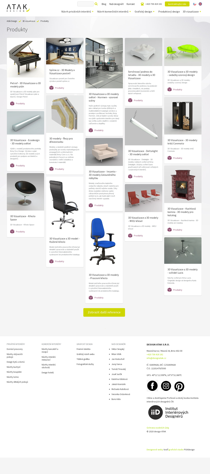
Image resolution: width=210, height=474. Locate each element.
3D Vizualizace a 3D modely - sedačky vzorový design (183, 73)
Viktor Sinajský (118, 349)
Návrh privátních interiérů (76, 11)
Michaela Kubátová (120, 389)
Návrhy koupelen (14, 372)
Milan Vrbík (116, 354)
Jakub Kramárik (119, 384)
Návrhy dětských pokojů (17, 382)
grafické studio (176, 449)
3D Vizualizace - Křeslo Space (22, 217)
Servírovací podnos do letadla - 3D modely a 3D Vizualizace (141, 75)
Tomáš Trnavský (119, 369)
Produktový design (169, 11)
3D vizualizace (191, 11)
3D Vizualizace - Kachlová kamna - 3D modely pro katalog (182, 212)
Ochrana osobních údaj (158, 427)
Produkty (20, 103)
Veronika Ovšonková (121, 394)
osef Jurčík (117, 374)
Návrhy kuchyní (13, 367)
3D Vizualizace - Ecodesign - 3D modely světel (25, 141)
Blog (104, 4)
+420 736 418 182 (154, 3)
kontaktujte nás (177, 4)
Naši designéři (116, 4)
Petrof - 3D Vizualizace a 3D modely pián (25, 84)
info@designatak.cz (156, 358)
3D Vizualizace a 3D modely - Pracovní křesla (104, 276)
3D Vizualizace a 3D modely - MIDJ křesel (143, 219)
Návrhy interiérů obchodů (49, 366)
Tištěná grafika (83, 359)
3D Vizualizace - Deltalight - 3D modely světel (143, 152)
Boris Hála (116, 399)
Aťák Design (12, 21)
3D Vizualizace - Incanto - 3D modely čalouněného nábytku (103, 175)
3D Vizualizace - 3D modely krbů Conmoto (182, 141)
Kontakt (130, 4)
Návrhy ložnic (13, 377)
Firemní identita (83, 349)
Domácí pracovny (15, 349)
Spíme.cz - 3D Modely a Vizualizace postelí (62, 71)
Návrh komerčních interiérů (112, 11)
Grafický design (143, 11)
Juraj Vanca (117, 364)
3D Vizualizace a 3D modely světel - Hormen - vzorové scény (104, 97)
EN (200, 4)
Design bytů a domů (16, 362)
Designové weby (155, 449)
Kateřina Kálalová (119, 379)
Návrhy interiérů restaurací (49, 358)
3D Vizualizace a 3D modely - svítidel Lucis (183, 271)
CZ (194, 4)
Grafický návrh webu (85, 354)
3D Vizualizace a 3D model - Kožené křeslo (64, 240)
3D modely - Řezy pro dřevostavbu (61, 140)
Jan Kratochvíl (118, 359)
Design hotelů (48, 372)
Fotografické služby (85, 364)
